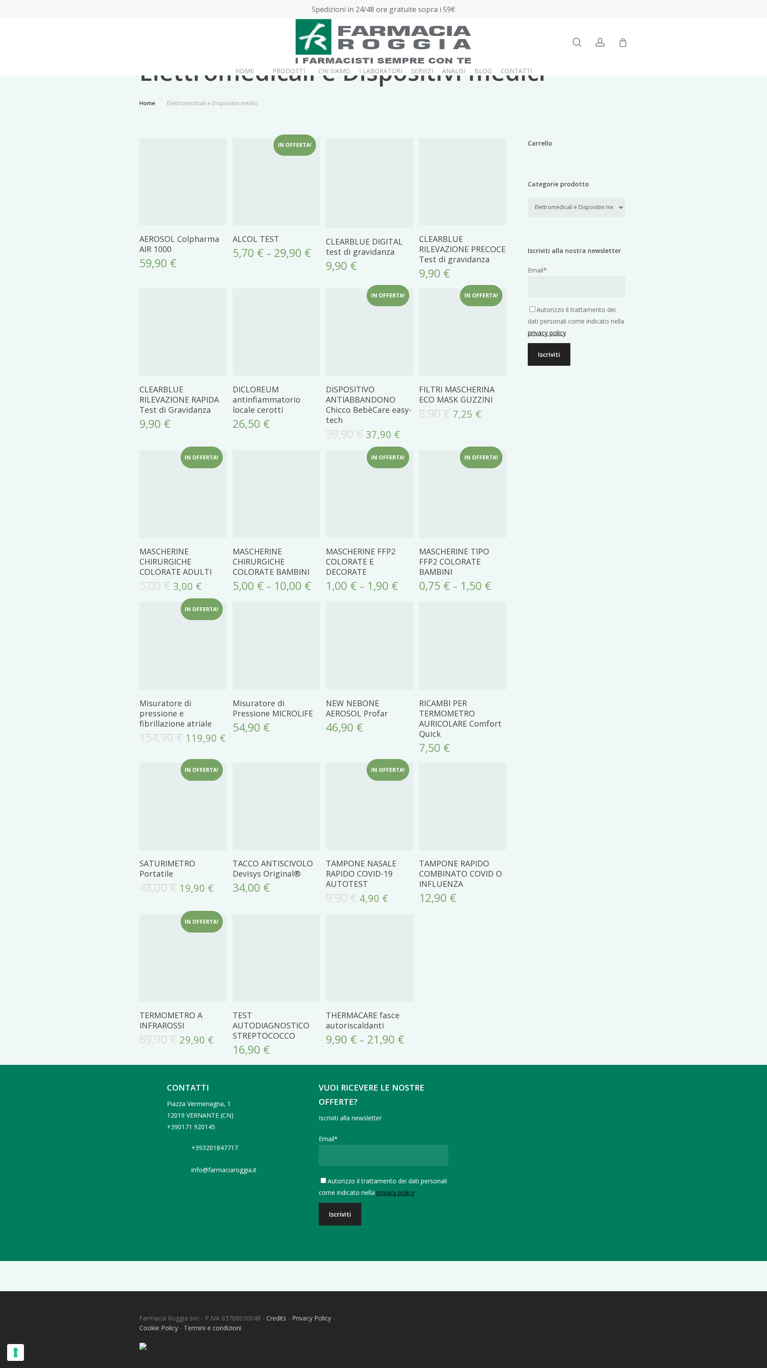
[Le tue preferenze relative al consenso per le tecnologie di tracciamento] (15, 1352)
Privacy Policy (311, 1318)
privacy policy (547, 332)
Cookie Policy (158, 1328)
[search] (577, 42)
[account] (600, 42)
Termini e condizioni (212, 1328)
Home (147, 103)
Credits (276, 1318)
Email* (537, 270)
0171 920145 (196, 1127)
